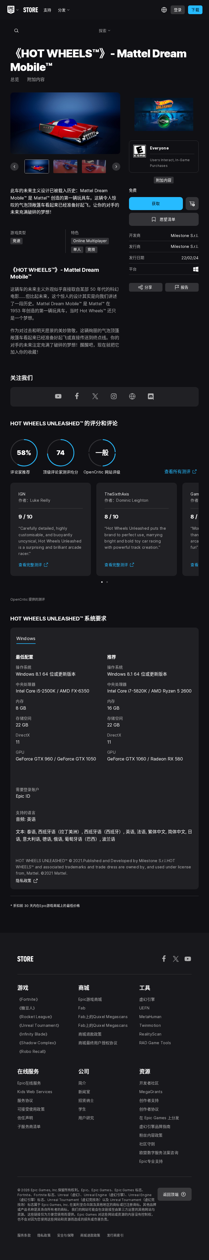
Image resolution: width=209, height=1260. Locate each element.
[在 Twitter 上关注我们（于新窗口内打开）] (95, 396)
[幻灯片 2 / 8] (65, 166)
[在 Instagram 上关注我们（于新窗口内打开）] (114, 396)
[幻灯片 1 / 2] (102, 582)
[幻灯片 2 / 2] (107, 582)
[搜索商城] (16, 30)
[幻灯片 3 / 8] (94, 166)
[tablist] (104, 638)
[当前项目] (36, 166)
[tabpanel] (104, 710)
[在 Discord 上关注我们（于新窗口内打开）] (151, 396)
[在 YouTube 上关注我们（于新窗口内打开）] (58, 396)
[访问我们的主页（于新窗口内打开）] (132, 396)
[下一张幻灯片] (116, 167)
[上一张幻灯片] (14, 167)
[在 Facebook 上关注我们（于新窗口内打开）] (77, 396)
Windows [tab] (25, 638)
